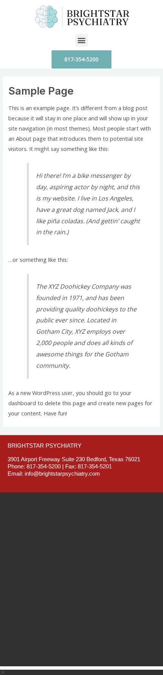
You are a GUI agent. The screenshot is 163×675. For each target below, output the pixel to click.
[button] (81, 40)
